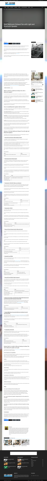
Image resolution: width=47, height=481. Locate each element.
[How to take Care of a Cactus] (6, 463)
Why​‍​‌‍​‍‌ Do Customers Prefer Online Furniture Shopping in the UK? (39, 90)
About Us (5, 0)
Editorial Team (32, 84)
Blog (32, 7)
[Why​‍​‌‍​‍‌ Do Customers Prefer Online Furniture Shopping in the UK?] (33, 89)
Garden (19, 7)
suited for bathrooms (17, 260)
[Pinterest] (41, 0)
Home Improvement (24, 7)
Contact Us (7, 0)
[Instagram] (40, 0)
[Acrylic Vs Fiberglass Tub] (8, 442)
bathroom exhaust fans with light (14, 85)
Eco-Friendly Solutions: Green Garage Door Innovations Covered (39, 97)
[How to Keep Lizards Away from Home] (6, 467)
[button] (42, 7)
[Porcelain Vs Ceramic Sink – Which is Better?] (17, 442)
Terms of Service (13, 0)
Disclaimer (17, 0)
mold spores (17, 53)
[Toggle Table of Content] (11, 88)
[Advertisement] (29, 3)
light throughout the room (20, 302)
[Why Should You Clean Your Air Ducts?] (33, 93)
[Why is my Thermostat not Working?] (19, 460)
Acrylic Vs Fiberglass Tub (6, 445)
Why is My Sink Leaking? (11, 459)
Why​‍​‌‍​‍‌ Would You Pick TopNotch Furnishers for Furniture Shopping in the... (37, 82)
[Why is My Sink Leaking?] (37, 51)
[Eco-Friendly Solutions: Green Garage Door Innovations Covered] (33, 97)
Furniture (15, 7)
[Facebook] (38, 0)
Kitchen (8, 7)
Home (5, 7)
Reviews (29, 7)
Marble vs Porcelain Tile (24, 445)
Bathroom (11, 7)
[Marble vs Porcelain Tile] (25, 442)
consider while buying (17, 349)
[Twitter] (42, 0)
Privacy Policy (10, 0)
